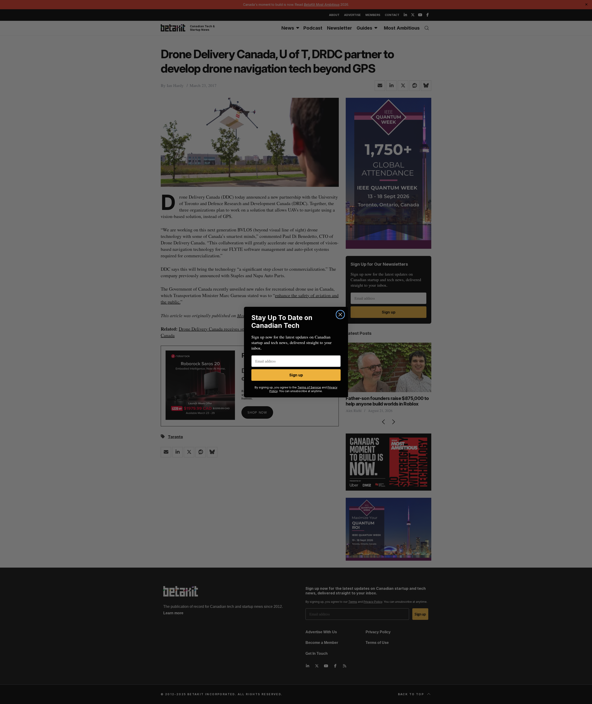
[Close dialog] (340, 314)
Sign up (296, 375)
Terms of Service (309, 387)
